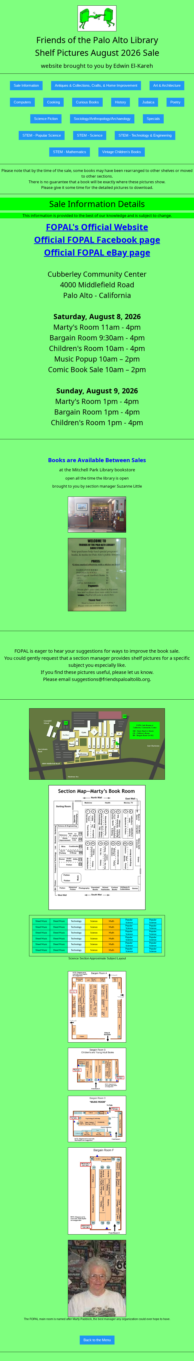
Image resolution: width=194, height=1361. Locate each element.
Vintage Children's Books (121, 152)
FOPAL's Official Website (97, 227)
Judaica (148, 102)
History (120, 102)
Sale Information (26, 85)
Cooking (53, 102)
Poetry (175, 102)
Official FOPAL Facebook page (97, 239)
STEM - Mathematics (69, 152)
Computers (22, 102)
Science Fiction (46, 119)
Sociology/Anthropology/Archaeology (102, 119)
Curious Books (87, 102)
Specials (153, 119)
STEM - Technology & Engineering (145, 135)
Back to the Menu (97, 1340)
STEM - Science (89, 135)
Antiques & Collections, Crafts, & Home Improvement (96, 85)
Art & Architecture (167, 85)
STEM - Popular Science (41, 135)
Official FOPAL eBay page (97, 252)
